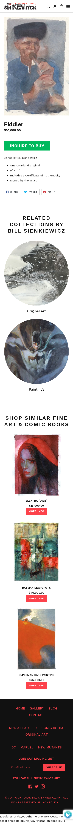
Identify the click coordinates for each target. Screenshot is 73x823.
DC (14, 747)
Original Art (36, 734)
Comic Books (52, 728)
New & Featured (23, 728)
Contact (36, 715)
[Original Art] (36, 273)
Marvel (27, 747)
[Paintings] (36, 351)
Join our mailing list (36, 758)
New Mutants (50, 747)
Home (20, 708)
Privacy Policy (47, 802)
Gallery (37, 708)
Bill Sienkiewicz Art (47, 797)
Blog (53, 708)
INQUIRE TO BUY (27, 145)
